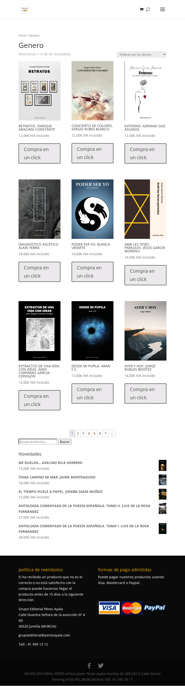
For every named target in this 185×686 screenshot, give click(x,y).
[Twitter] (101, 666)
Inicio (22, 35)
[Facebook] (89, 666)
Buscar (65, 441)
